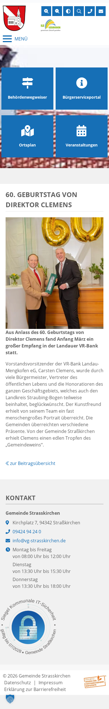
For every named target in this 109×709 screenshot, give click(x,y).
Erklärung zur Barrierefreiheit (35, 689)
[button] (10, 699)
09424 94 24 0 (27, 532)
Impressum (51, 682)
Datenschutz (17, 682)
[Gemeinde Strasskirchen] (14, 18)
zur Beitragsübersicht (32, 463)
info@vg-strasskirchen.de (39, 541)
